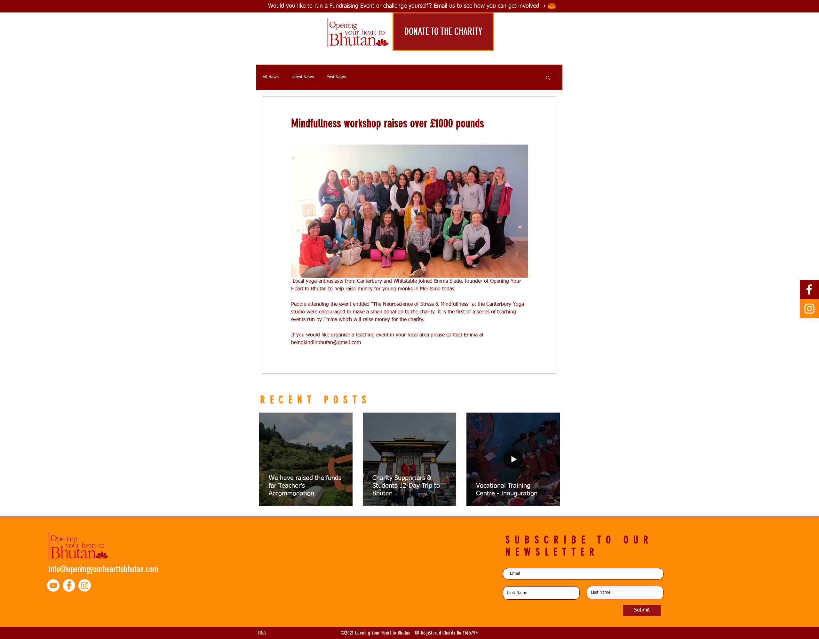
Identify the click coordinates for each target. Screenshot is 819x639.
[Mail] (552, 6)
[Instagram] (809, 308)
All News (271, 77)
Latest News (302, 77)
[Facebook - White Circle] (69, 585)
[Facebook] (809, 289)
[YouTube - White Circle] (53, 585)
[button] (548, 77)
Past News (336, 77)
